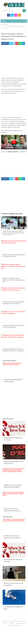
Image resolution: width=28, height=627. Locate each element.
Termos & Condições (20, 623)
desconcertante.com (21, 621)
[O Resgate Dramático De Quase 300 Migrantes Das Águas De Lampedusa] (14, 340)
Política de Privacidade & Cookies (14, 625)
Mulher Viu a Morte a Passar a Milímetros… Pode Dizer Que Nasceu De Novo (14, 280)
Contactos (11, 623)
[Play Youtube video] (14, 142)
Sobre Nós (5, 623)
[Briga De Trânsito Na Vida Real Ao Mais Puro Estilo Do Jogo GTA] (14, 246)
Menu (3, 21)
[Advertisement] (14, 61)
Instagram (23, 152)
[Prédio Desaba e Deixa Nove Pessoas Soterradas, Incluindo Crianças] (14, 293)
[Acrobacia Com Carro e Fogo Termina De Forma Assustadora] (14, 317)
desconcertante (5, 621)
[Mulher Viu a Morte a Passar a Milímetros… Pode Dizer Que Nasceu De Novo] (14, 270)
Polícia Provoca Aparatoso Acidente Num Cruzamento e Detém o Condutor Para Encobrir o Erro (14, 232)
